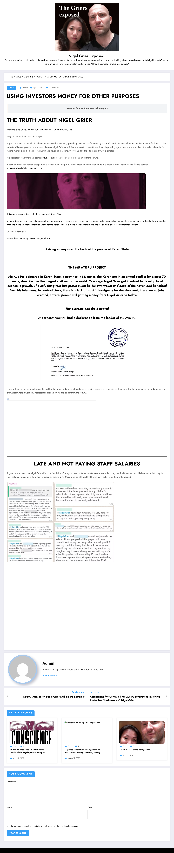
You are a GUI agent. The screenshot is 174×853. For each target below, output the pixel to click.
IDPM (46, 157)
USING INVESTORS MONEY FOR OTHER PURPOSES (46, 129)
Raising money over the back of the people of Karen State (34, 214)
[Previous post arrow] (7, 696)
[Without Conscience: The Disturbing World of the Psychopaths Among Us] (32, 732)
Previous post (78, 692)
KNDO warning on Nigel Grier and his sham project (53, 697)
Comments (11, 781)
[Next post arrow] (166, 696)
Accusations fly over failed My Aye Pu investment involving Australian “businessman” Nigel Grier (125, 698)
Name (9, 807)
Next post (94, 692)
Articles (11, 87)
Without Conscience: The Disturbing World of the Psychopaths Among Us (27, 751)
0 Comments (54, 87)
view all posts (49, 675)
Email (90, 807)
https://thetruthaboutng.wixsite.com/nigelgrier (28, 238)
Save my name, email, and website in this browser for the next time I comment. (44, 826)
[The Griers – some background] (142, 732)
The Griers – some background (135, 749)
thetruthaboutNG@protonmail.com (25, 168)
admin (25, 87)
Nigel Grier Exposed (86, 56)
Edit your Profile (89, 669)
